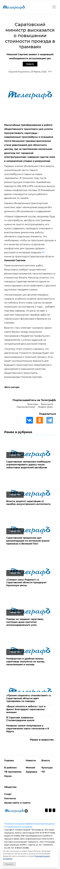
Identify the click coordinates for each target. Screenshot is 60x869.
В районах (10, 767)
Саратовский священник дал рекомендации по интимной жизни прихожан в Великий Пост (27, 541)
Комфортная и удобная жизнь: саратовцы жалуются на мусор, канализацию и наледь (25, 661)
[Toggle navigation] (54, 7)
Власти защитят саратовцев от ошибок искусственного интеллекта (28, 503)
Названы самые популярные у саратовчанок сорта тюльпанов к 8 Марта (27, 728)
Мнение (30, 767)
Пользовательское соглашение (18, 827)
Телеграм (32, 404)
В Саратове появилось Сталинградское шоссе (20, 719)
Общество (10, 787)
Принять (9, 864)
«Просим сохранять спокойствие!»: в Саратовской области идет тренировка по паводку (28, 698)
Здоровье (31, 771)
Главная (9, 760)
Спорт (8, 794)
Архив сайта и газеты (17, 802)
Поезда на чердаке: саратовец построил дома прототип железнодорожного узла (24, 622)
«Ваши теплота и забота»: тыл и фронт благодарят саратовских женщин (25, 709)
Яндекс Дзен (45, 407)
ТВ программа (12, 771)
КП (43, 252)
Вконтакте (47, 404)
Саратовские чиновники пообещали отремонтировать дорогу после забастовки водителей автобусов (28, 464)
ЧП (43, 771)
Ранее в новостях (42, 739)
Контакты (10, 798)
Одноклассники (26, 407)
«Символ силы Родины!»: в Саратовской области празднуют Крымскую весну (26, 582)
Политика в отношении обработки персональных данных (29, 824)
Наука (8, 776)
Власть (45, 760)
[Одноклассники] (41, 420)
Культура (47, 767)
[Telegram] (51, 420)
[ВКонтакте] (31, 420)
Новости (30, 64)
